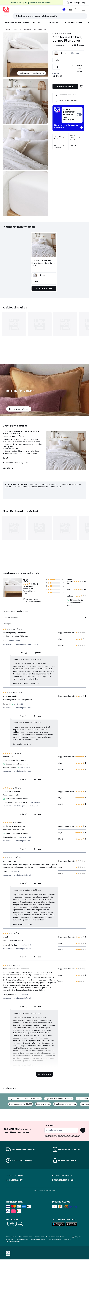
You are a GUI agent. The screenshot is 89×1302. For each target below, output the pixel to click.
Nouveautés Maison (73, 23)
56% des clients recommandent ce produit (75, 602)
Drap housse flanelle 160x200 (20, 1104)
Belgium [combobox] (78, 1237)
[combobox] (44, 612)
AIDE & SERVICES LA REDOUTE (62, 1175)
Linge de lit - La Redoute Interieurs (59, 1098)
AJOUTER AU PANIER (65, 86)
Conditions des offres (25, 1237)
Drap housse (11, 29)
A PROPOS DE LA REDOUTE (14, 1175)
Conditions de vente (41, 1237)
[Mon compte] (70, 9)
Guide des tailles (79, 68)
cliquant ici (75, 1137)
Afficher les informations (44, 1190)
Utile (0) (23, 716)
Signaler (37, 653)
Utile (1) (24, 653)
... (3, 29)
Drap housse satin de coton (65, 1104)
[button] (83, 9)
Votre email (49, 1125)
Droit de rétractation (54, 1239)
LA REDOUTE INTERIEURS (61, 34)
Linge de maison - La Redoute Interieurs (25, 1098)
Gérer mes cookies (22, 1239)
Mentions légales (11, 1237)
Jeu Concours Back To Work (17, 23)
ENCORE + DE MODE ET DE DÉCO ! (63, 1180)
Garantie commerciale (38, 1239)
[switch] (72, 115)
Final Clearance (53, 23)
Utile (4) (23, 1006)
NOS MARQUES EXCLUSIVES (14, 1180)
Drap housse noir (43, 1104)
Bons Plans (38, 23)
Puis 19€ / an (68, 114)
